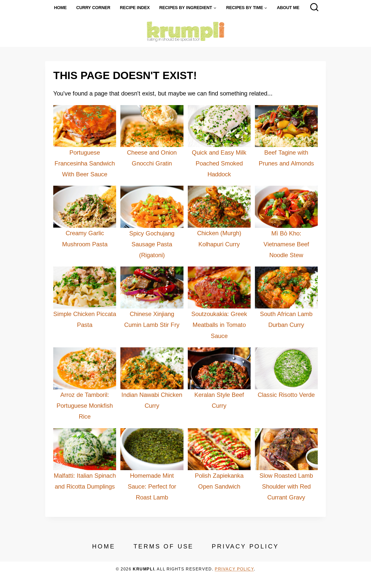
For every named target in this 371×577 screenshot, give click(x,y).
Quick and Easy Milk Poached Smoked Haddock (219, 163)
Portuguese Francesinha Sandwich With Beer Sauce (85, 163)
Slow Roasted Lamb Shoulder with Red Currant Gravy (286, 486)
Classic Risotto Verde (286, 394)
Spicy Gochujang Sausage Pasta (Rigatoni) (151, 244)
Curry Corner (93, 7)
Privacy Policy (245, 546)
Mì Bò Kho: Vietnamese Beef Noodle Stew (286, 244)
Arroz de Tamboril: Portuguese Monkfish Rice (85, 405)
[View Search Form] (314, 7)
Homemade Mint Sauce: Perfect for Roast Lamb (152, 486)
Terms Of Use (164, 546)
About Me (288, 7)
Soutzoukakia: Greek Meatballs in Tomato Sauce (219, 324)
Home (60, 7)
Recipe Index (135, 7)
